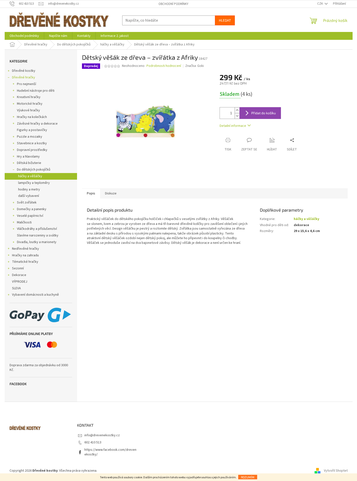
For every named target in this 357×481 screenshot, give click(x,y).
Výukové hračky (28, 110)
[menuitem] (24, 36)
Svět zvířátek (27, 202)
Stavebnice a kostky (32, 143)
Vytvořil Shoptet (336, 470)
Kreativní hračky (28, 97)
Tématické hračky (25, 261)
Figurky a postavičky (32, 130)
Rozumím (247, 477)
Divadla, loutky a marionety (36, 242)
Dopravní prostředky (32, 149)
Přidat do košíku (263, 113)
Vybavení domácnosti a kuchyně (35, 294)
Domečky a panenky (31, 209)
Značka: (194, 65)
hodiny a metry (29, 189)
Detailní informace (233, 125)
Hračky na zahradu (25, 255)
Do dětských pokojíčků (33, 169)
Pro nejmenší (26, 84)
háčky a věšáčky (30, 176)
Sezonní (18, 268)
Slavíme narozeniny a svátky (37, 235)
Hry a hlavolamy (28, 156)
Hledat (225, 20)
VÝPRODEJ (19, 281)
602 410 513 (92, 442)
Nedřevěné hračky (25, 248)
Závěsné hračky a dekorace (37, 123)
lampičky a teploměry (34, 182)
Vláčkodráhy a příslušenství (37, 228)
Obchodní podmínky (173, 4)
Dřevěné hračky (23, 77)
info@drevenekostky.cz (102, 435)
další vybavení (28, 195)
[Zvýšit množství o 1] (237, 110)
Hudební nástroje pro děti (35, 90)
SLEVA (16, 288)
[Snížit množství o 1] (237, 116)
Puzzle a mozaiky (29, 136)
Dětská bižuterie (29, 162)
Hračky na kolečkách (32, 117)
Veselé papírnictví (30, 215)
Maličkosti (24, 222)
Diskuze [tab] (111, 193)
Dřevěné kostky (23, 70)
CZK (320, 3)
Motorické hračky (29, 103)
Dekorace (19, 275)
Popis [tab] (91, 193)
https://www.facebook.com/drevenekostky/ (110, 452)
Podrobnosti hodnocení (163, 66)
